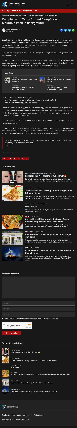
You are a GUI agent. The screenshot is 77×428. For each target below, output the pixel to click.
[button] (67, 4)
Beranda (5, 15)
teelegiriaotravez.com (14, 29)
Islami (27, 248)
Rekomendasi (36, 173)
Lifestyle (28, 173)
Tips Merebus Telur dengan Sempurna (22, 11)
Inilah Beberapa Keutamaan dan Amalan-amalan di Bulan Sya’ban (34, 391)
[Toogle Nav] (72, 4)
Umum (43, 173)
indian (17, 159)
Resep (27, 188)
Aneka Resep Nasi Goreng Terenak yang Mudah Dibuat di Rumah (34, 361)
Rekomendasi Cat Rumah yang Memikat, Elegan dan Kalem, (32, 383)
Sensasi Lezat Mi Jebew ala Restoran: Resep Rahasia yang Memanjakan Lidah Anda (47, 220)
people (25, 159)
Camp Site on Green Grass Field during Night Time (23, 88)
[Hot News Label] (2, 10)
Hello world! (31, 206)
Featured (7, 159)
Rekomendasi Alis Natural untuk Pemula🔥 (45, 176)
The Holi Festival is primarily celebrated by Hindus (57, 88)
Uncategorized (30, 204)
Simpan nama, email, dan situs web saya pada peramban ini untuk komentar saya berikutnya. (31, 318)
